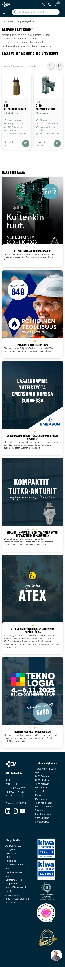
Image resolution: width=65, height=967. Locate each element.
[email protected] (14, 795)
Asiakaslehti (41, 791)
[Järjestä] (59, 65)
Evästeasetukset (43, 814)
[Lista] (51, 65)
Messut (39, 795)
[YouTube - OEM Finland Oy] (22, 810)
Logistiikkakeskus (44, 806)
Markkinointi (41, 799)
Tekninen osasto (43, 802)
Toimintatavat (42, 783)
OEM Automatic (43, 776)
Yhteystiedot (11, 849)
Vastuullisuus (42, 817)
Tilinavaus (10, 860)
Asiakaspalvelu (13, 845)
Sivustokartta (42, 821)
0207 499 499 (18, 788)
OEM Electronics (43, 780)
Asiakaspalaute (13, 894)
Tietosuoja (40, 810)
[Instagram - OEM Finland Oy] (15, 810)
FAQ (7, 857)
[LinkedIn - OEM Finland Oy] (7, 810)
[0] (56, 4)
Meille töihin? (42, 787)
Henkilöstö (10, 853)
